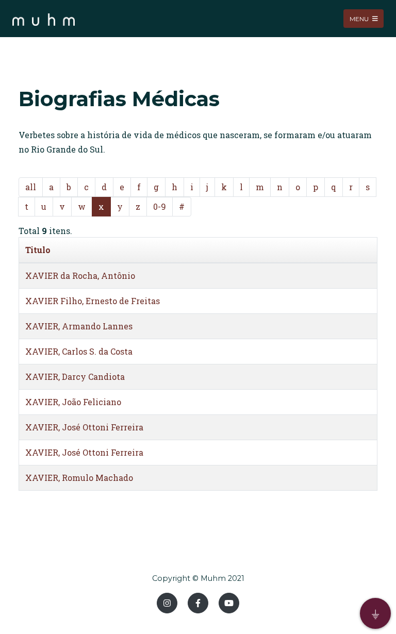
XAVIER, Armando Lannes (79, 326)
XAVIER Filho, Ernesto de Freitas (92, 300)
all (30, 186)
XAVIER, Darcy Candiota (75, 376)
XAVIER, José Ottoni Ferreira (84, 427)
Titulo (38, 249)
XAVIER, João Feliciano (73, 401)
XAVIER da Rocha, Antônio (80, 275)
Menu (360, 18)
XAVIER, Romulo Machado (79, 477)
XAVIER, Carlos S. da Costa (79, 351)
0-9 (159, 206)
